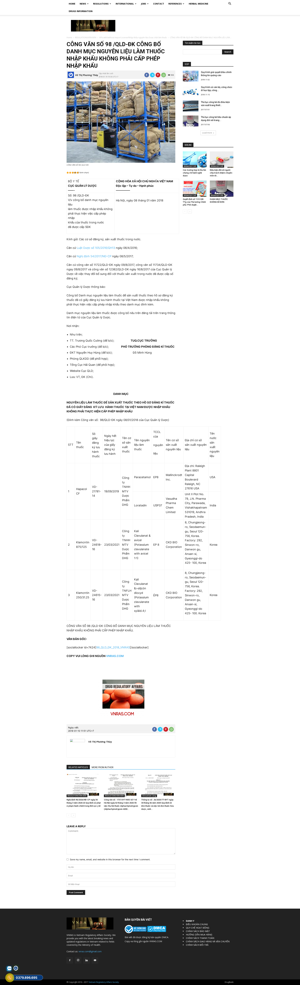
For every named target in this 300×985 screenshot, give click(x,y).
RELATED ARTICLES (78, 767)
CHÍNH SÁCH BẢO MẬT (198, 931)
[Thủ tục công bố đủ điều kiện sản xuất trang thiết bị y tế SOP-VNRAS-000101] (190, 106)
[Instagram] (78, 960)
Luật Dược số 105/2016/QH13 (95, 247)
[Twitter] (152, 75)
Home (72, 3)
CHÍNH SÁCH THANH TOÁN (200, 938)
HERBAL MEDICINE (198, 3)
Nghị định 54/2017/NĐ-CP (94, 256)
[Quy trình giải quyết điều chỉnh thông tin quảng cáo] (190, 76)
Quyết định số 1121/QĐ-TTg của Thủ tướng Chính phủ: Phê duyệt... (194, 202)
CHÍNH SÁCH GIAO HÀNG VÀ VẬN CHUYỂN (208, 941)
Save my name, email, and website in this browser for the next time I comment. (110, 859)
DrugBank (229, 982)
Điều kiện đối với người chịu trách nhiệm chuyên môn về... (221, 173)
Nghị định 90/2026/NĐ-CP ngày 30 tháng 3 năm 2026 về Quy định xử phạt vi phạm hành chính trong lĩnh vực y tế (84, 803)
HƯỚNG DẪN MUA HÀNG (199, 934)
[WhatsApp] (163, 75)
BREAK (188, 145)
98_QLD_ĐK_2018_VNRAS (113, 647)
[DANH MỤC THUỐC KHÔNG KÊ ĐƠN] (222, 189)
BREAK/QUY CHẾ (190, 166)
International (125, 3)
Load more (207, 132)
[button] (229, 3)
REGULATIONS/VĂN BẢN (85, 37)
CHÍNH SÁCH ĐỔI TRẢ (197, 944)
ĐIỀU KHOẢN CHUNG (197, 924)
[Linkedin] (86, 960)
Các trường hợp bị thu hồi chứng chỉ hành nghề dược (194, 173)
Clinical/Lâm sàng (149, 796)
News (83, 3)
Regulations (101, 3)
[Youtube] (95, 960)
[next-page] (73, 815)
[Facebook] (146, 75)
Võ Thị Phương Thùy (86, 75)
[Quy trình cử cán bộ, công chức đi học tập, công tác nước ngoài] (190, 91)
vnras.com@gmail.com (90, 951)
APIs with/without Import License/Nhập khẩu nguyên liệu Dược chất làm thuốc (133, 37)
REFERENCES (175, 3)
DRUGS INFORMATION (80, 11)
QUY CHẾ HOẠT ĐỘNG (197, 927)
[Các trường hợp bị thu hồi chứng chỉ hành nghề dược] (195, 159)
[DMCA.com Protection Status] (156, 931)
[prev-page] (68, 815)
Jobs (143, 3)
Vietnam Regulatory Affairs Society (104, 982)
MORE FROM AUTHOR (102, 767)
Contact (158, 3)
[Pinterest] (158, 75)
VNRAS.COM (115, 656)
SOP (187, 64)
